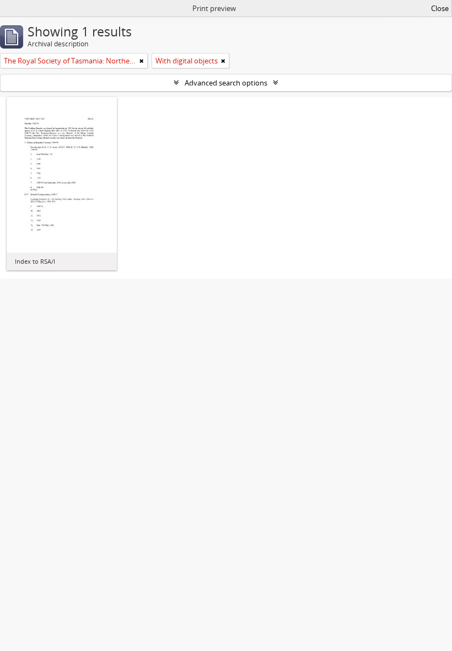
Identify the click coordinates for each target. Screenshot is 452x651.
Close (440, 8)
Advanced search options (226, 83)
